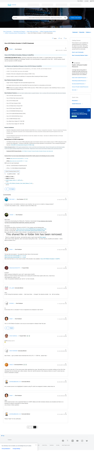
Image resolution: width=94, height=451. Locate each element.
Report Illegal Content (66, 445)
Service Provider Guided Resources (80, 86)
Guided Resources (76, 103)
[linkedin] (73, 441)
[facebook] (63, 441)
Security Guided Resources (78, 83)
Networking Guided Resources (79, 80)
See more (74, 89)
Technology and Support (19, 31)
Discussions (75, 100)
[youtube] (77, 441)
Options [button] (88, 32)
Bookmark (75, 32)
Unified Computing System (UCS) (48, 31)
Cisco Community (7, 31)
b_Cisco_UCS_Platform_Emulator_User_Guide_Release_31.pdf (19, 183)
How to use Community (77, 52)
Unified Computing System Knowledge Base (15, 33)
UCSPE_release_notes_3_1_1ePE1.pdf (14, 180)
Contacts (9, 439)
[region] (19, 447)
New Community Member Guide (79, 55)
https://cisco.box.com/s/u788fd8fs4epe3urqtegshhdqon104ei (31, 229)
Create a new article (75, 17)
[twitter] (68, 441)
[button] (6, 189)
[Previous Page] (28, 427)
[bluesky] (86, 440)
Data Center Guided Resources (79, 77)
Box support (43, 237)
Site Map (57, 445)
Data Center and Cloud (32, 31)
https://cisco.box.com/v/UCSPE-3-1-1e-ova (19, 158)
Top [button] (3, 435)
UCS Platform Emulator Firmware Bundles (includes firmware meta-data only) (37, 151)
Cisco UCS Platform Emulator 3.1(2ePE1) (50, 258)
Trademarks (52, 445)
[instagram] (82, 441)
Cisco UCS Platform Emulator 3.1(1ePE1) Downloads (19, 43)
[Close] (36, 445)
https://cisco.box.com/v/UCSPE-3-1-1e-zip (18, 161)
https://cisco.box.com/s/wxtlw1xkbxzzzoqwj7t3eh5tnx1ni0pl (30, 230)
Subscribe (81, 32)
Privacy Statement (6, 448)
